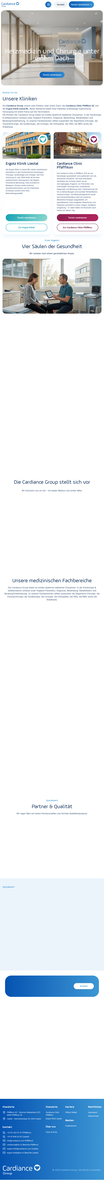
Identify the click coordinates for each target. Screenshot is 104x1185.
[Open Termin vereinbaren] (91, 4)
